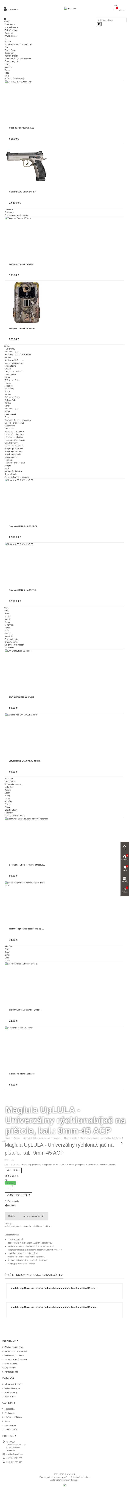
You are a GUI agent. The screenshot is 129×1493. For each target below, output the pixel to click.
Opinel (7, 628)
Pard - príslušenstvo (13, 471)
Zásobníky (9, 33)
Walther (8, 42)
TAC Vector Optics (12, 380)
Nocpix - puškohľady (13, 451)
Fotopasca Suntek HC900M (21, 264)
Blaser (7, 70)
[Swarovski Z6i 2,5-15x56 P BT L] (64, 500)
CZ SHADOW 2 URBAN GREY (22, 192)
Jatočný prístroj (11, 56)
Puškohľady (10, 349)
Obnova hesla (10, 1429)
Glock (7, 47)
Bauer (7, 377)
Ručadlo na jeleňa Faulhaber (21, 1074)
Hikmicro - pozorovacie (14, 431)
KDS (7, 631)
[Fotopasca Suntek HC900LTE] (64, 302)
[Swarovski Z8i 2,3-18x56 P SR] (64, 564)
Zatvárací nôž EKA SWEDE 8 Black (24, 761)
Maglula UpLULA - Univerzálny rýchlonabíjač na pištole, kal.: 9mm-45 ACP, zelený (54, 1288)
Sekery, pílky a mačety (14, 645)
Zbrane (7, 22)
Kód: (7, 1160)
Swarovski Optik (11, 352)
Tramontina (9, 648)
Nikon (7, 411)
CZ (6, 39)
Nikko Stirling (10, 366)
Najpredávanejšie (12, 1388)
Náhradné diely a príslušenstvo (18, 59)
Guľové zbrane (11, 30)
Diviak (7, 955)
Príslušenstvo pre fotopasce (16, 215)
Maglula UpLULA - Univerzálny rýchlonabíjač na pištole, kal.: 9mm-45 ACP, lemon (54, 1307)
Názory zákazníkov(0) (33, 1216)
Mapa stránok (10, 1368)
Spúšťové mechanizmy (14, 79)
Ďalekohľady (10, 400)
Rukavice (9, 813)
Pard (7, 468)
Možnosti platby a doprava (15, 1351)
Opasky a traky (11, 810)
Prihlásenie (9, 1413)
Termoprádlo (10, 781)
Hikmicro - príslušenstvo (15, 440)
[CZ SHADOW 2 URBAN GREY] (64, 166)
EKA (6, 611)
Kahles (8, 357)
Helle (7, 613)
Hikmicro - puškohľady (14, 434)
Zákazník (12, 10)
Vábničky (8, 946)
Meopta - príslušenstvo (14, 372)
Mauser (8, 619)
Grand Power (10, 50)
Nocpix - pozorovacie (14, 448)
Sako (7, 76)
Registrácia (9, 1409)
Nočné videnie (11, 457)
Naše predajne (10, 1364)
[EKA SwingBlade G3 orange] (64, 671)
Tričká (7, 798)
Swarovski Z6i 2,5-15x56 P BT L (23, 526)
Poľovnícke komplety (13, 784)
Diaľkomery (10, 426)
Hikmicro (8, 460)
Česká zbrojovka (12, 61)
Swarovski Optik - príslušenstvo (18, 354)
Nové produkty (10, 1392)
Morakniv (9, 636)
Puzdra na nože (11, 639)
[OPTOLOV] (70, 8)
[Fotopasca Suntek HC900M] (64, 238)
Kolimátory (9, 389)
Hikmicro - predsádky (14, 437)
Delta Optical (10, 374)
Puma (7, 622)
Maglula (8, 67)
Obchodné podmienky (14, 1347)
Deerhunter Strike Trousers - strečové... (27, 865)
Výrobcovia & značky (13, 1384)
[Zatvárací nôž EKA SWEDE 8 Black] (64, 735)
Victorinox (9, 625)
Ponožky (8, 801)
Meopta (8, 369)
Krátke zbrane (11, 36)
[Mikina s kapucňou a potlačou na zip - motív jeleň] (64, 903)
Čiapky (8, 807)
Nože (6, 608)
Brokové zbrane (11, 27)
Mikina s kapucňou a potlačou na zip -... (26, 929)
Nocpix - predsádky (13, 454)
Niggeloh (9, 386)
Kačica (8, 961)
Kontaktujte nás (11, 1372)
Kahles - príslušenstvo (14, 360)
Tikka (7, 73)
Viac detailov (13, 1170)
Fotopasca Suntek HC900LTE (22, 328)
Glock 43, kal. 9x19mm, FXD (21, 128)
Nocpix (8, 466)
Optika (6, 346)
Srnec (7, 949)
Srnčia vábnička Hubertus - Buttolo (24, 1010)
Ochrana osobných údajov (15, 1359)
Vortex (7, 392)
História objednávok (13, 1417)
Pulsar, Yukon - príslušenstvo (17, 477)
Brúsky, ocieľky (11, 642)
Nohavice (9, 787)
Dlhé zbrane (10, 24)
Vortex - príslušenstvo (14, 363)
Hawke (8, 383)
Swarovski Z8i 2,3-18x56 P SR (22, 590)
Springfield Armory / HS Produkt (18, 44)
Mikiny (7, 793)
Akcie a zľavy (10, 1396)
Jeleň (7, 952)
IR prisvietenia (11, 474)
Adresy (7, 1421)
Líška (7, 958)
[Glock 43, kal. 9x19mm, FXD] (64, 102)
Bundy (7, 796)
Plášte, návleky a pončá (15, 816)
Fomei (7, 417)
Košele (8, 790)
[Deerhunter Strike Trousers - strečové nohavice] (64, 839)
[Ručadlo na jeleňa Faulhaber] (64, 1048)
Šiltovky (8, 804)
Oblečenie (8, 779)
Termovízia (9, 429)
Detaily (11, 1216)
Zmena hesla (10, 1425)
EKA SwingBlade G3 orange (21, 697)
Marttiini (8, 633)
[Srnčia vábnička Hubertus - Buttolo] (64, 984)
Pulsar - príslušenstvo (14, 446)
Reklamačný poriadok (13, 1355)
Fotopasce (8, 209)
